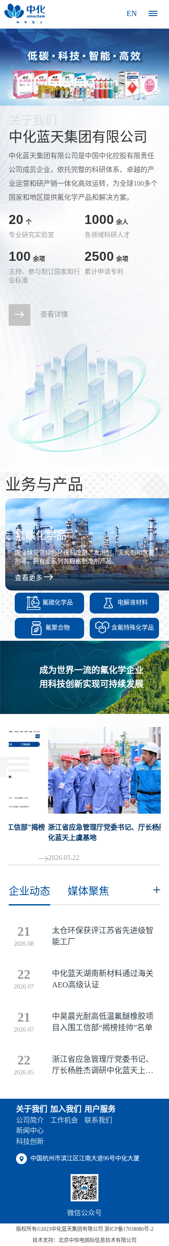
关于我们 (31, 1109)
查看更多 (28, 577)
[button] (71, 100)
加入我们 (65, 1109)
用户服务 (100, 1109)
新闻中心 (30, 1130)
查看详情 (54, 314)
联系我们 (98, 1120)
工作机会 (64, 1120)
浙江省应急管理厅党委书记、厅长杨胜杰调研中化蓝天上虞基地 (102, 1070)
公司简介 (30, 1120)
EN (132, 13)
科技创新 (30, 1141)
